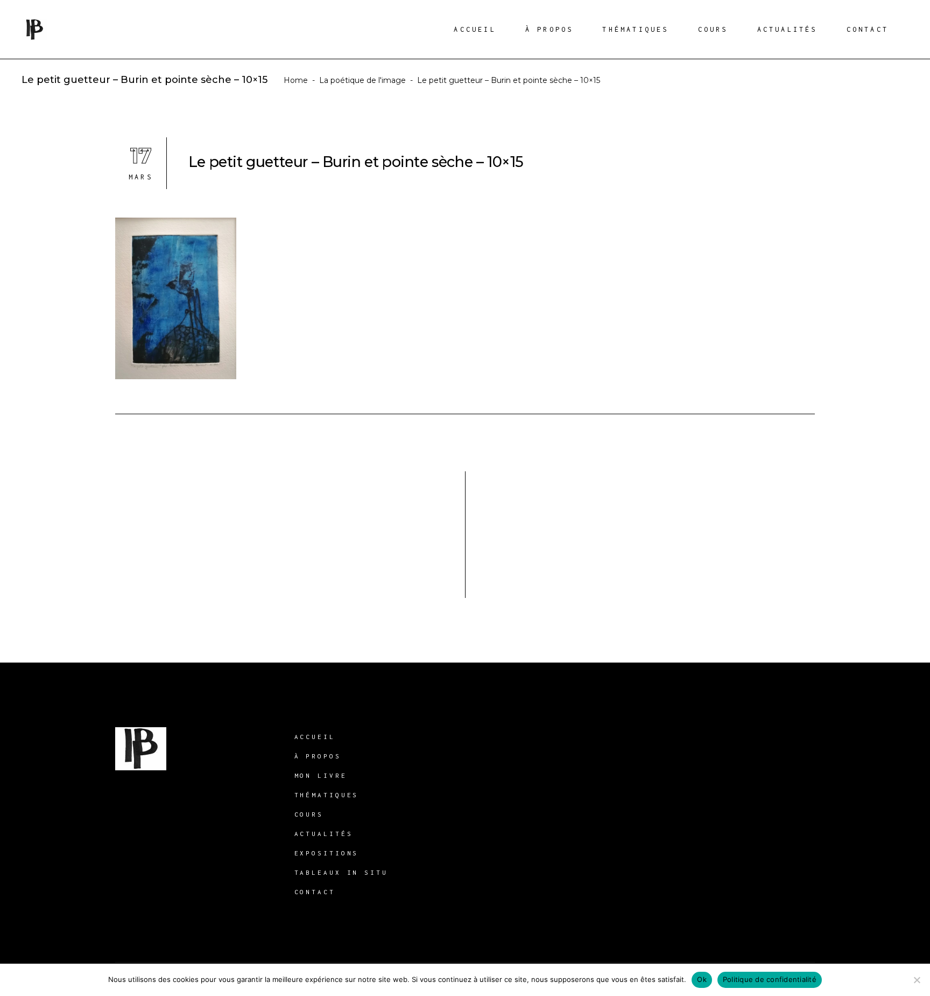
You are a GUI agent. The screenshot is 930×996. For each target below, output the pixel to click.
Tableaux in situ (341, 872)
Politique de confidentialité (769, 979)
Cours (309, 814)
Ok (702, 979)
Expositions (326, 852)
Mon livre (320, 775)
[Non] (916, 979)
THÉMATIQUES (326, 794)
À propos (317, 756)
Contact (314, 891)
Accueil (314, 736)
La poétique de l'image (362, 80)
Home (296, 80)
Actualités (323, 833)
